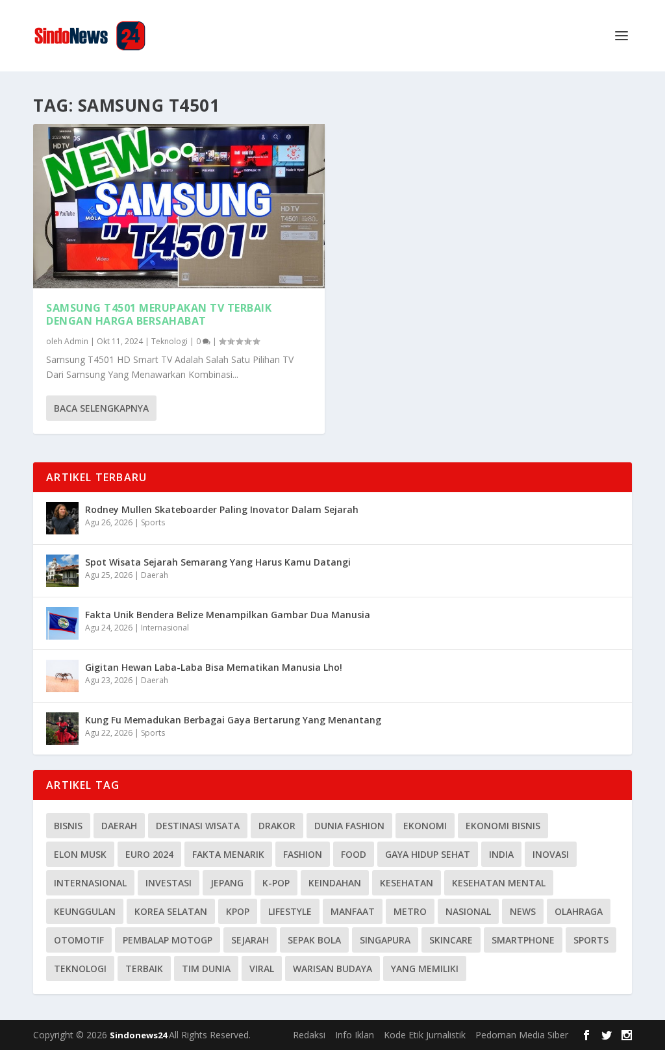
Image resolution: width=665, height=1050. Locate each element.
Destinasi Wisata (198, 825)
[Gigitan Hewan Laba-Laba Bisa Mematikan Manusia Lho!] (62, 676)
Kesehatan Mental (499, 883)
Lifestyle (290, 911)
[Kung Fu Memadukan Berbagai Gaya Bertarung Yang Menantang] (62, 728)
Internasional (165, 627)
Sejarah (250, 940)
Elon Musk (80, 854)
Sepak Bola (314, 940)
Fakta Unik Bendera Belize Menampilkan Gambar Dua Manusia (227, 614)
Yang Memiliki (424, 968)
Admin (76, 341)
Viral (261, 968)
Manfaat (353, 911)
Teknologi (169, 341)
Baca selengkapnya (101, 408)
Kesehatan (406, 883)
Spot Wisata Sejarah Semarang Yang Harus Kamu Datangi (218, 562)
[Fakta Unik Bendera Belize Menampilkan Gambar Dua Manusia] (62, 623)
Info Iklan (354, 1035)
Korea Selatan (170, 911)
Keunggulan (85, 911)
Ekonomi (425, 825)
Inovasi (551, 854)
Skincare (451, 940)
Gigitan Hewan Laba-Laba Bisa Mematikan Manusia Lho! (213, 667)
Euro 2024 (149, 854)
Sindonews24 (139, 1035)
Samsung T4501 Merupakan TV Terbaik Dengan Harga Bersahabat (158, 315)
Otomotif (79, 940)
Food (353, 854)
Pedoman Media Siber (521, 1035)
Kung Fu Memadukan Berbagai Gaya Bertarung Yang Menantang (233, 720)
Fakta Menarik (228, 854)
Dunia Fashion (349, 825)
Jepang (227, 883)
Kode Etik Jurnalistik (425, 1035)
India (501, 854)
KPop (237, 911)
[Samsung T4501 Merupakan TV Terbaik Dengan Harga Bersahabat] (179, 206)
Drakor (276, 825)
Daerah (154, 575)
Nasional (468, 911)
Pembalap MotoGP (167, 940)
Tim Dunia (206, 968)
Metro (410, 911)
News (523, 911)
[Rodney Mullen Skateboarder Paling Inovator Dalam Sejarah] (62, 518)
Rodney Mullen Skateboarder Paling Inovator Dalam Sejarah (221, 509)
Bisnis (68, 825)
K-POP (276, 883)
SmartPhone (523, 940)
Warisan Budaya (332, 968)
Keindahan (334, 883)
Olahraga (579, 911)
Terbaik (144, 968)
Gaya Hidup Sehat (427, 854)
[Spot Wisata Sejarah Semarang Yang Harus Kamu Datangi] (62, 571)
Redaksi (309, 1035)
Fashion (302, 854)
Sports (153, 522)
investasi (168, 883)
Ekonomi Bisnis (503, 825)
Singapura (385, 940)
